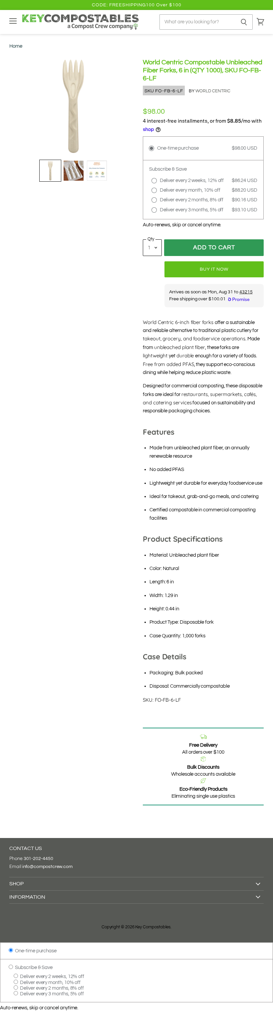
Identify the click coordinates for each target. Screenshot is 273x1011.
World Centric (212, 91)
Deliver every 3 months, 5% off (51, 993)
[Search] (244, 22)
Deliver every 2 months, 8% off (51, 988)
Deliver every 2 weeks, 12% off (51, 976)
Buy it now (214, 269)
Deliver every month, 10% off (50, 982)
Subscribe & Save (33, 967)
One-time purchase (35, 950)
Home (15, 46)
